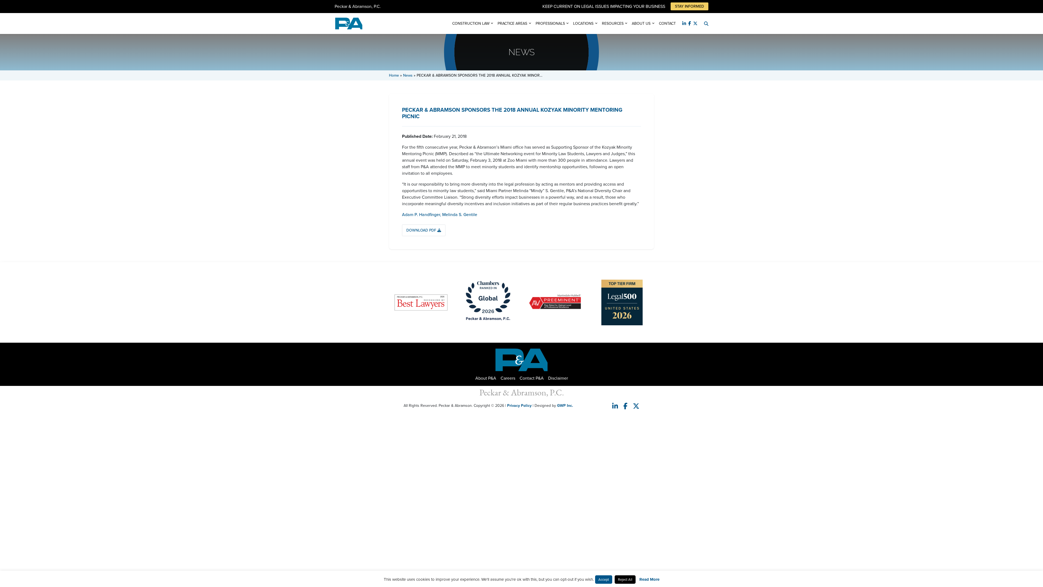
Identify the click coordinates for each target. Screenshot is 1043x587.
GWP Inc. (565, 405)
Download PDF (421, 230)
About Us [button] (641, 23)
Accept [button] (603, 579)
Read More (649, 579)
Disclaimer (558, 378)
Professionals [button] (550, 23)
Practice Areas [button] (512, 23)
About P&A (485, 378)
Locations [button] (583, 23)
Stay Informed (689, 6)
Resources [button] (613, 23)
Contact (667, 23)
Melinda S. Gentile (459, 214)
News (408, 75)
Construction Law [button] (470, 23)
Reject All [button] (625, 579)
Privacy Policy (519, 405)
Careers (508, 378)
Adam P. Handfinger (421, 214)
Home (394, 75)
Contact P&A (532, 378)
